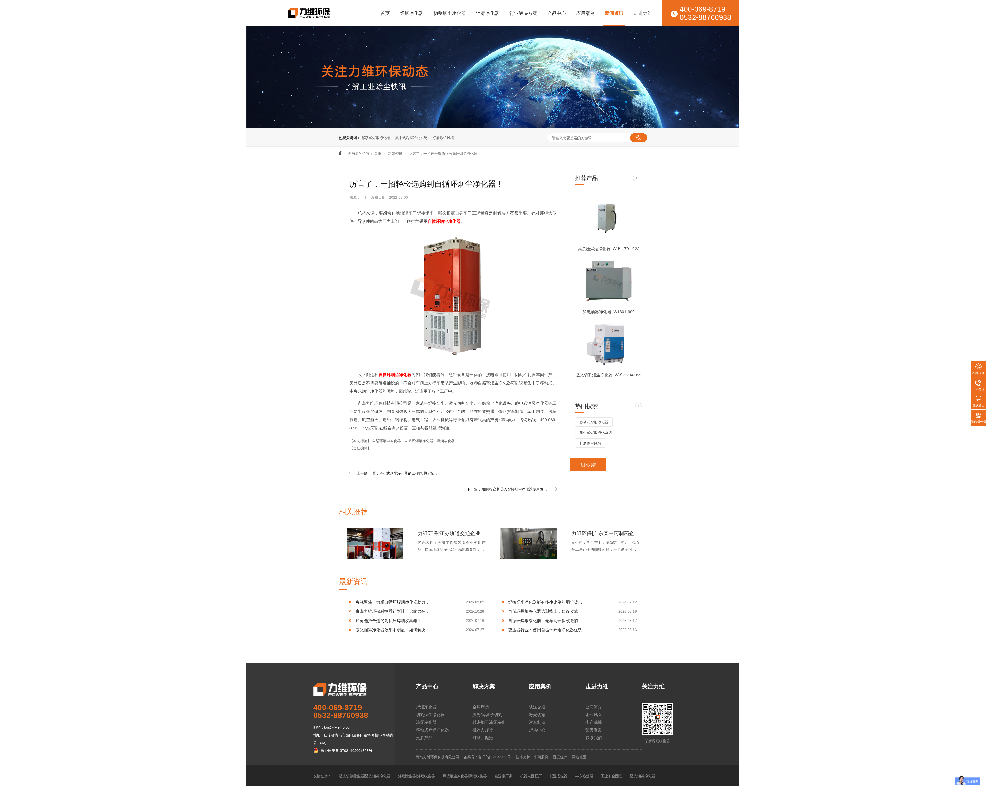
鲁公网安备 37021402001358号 (346, 750)
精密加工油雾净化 (488, 722)
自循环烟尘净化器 (387, 440)
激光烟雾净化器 (642, 775)
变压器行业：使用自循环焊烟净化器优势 (545, 630)
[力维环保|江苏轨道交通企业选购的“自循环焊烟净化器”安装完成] (375, 543)
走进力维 (643, 13)
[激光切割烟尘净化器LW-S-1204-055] (608, 344)
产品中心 (556, 13)
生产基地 (593, 722)
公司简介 (593, 707)
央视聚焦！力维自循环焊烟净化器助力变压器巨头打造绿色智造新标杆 (394, 602)
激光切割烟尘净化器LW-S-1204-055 (608, 375)
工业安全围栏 (611, 775)
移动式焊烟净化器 (376, 137)
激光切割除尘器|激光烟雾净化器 (364, 775)
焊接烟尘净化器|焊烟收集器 (465, 775)
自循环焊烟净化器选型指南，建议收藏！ (545, 611)
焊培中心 (537, 730)
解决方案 (483, 686)
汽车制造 (537, 722)
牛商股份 (541, 756)
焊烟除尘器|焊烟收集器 (416, 775)
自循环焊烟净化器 (419, 440)
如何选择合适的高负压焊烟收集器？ (388, 620)
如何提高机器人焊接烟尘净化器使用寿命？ (515, 489)
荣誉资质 (593, 730)
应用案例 (585, 13)
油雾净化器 (487, 13)
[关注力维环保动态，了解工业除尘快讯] (493, 77)
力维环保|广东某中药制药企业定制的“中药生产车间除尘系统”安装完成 (605, 533)
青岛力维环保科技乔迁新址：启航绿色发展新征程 (394, 611)
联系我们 (593, 738)
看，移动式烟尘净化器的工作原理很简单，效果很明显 (405, 473)
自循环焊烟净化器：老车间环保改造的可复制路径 (546, 620)
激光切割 (537, 714)
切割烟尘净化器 (449, 13)
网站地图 (579, 756)
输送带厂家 (504, 775)
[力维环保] (354, 689)
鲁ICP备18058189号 (494, 756)
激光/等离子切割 (487, 714)
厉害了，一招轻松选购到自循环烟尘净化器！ (445, 153)
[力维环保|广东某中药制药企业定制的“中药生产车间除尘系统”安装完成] (528, 543)
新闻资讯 (614, 13)
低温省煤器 (558, 775)
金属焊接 (480, 707)
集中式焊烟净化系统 (411, 137)
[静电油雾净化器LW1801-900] (608, 281)
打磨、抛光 (482, 738)
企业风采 (593, 714)
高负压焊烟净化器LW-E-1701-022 (608, 249)
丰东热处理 (584, 775)
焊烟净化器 (411, 13)
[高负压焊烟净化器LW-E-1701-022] (608, 218)
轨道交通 (537, 707)
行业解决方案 (523, 13)
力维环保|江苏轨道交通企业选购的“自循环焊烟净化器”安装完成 (452, 533)
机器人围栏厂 (531, 775)
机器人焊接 (482, 730)
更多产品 (424, 738)
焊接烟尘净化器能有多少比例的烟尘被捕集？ (546, 602)
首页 (385, 13)
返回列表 (588, 464)
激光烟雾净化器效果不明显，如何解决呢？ (394, 630)
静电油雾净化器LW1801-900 (609, 312)
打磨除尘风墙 (443, 137)
